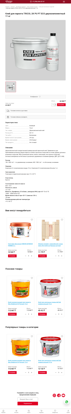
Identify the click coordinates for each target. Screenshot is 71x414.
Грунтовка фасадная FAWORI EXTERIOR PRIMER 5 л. (20, 244)
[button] (64, 1)
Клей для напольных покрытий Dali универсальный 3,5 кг (49, 361)
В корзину (61, 104)
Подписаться (28, 403)
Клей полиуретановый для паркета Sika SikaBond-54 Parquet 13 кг (19, 303)
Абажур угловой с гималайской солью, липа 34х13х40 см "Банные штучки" (50, 244)
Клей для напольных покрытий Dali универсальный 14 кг (49, 303)
